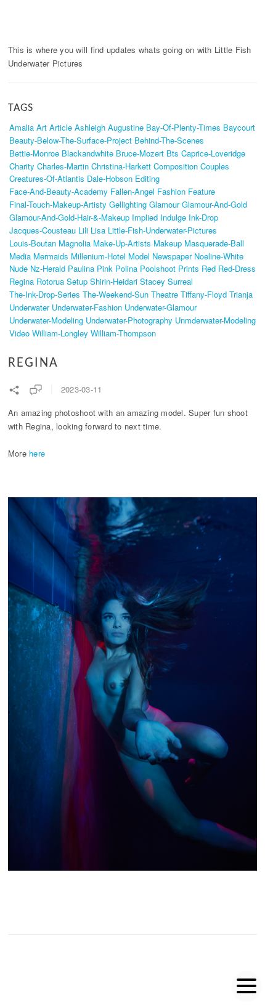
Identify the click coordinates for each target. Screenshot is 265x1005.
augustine (126, 127)
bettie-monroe (34, 153)
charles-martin (63, 166)
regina (21, 281)
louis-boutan (32, 243)
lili (83, 230)
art (41, 127)
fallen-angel (132, 191)
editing (147, 178)
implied (145, 217)
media (20, 256)
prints (188, 268)
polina (126, 268)
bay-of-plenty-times (183, 127)
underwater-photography (129, 320)
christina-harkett (121, 166)
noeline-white (218, 256)
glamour (164, 204)
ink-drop (203, 217)
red (209, 268)
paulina (81, 268)
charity (22, 166)
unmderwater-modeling (215, 320)
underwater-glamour (160, 307)
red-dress (237, 268)
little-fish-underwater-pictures (162, 230)
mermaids (50, 256)
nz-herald (47, 268)
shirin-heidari (113, 281)
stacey (152, 281)
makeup (167, 243)
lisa (98, 230)
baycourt (239, 127)
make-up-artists (122, 243)
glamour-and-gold (214, 204)
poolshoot (158, 268)
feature (201, 191)
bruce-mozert (140, 153)
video (19, 333)
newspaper (172, 256)
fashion (171, 191)
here (37, 453)
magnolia (75, 243)
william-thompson (123, 333)
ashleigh (90, 127)
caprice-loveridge (213, 153)
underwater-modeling (46, 320)
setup (77, 281)
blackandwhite (87, 153)
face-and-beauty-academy (58, 191)
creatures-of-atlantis (46, 178)
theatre (164, 294)
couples (214, 166)
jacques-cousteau (42, 230)
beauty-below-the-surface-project (70, 140)
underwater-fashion (87, 307)
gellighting (128, 204)
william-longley (60, 333)
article (60, 127)
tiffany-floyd (204, 294)
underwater (29, 307)
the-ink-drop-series (44, 294)
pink (105, 268)
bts (172, 153)
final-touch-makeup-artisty (58, 204)
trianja (241, 294)
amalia (21, 127)
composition (175, 166)
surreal (180, 281)
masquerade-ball (214, 243)
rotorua (50, 281)
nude (18, 268)
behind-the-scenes (169, 140)
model (139, 256)
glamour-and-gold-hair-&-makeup (69, 217)
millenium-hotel (98, 256)
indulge (173, 217)
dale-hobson (109, 178)
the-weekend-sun (116, 294)
